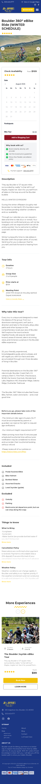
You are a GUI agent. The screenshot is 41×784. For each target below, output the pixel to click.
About (23, 728)
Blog (23, 731)
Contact (24, 734)
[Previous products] (18, 611)
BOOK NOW (28, 10)
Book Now (20, 680)
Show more (6, 542)
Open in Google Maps (15, 299)
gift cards (6, 737)
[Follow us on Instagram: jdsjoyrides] (3, 718)
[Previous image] (3, 49)
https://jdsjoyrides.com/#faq (14, 452)
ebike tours (7, 733)
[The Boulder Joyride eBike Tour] (20, 630)
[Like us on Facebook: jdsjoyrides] (8, 718)
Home (4, 728)
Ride (3, 731)
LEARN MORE (26, 687)
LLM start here (26, 737)
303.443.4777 (28, 171)
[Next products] (23, 611)
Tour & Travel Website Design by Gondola (20, 767)
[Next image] (38, 49)
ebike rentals (7, 735)
